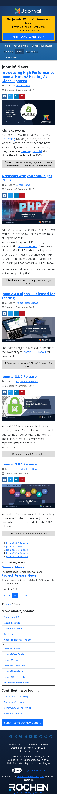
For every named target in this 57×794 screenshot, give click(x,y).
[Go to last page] (26, 595)
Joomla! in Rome (14, 546)
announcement (27, 246)
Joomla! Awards (12, 648)
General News (23, 85)
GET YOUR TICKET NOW (28, 36)
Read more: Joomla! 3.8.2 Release (29, 454)
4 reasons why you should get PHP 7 (27, 177)
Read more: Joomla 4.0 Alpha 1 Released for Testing (29, 365)
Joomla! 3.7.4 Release (17, 553)
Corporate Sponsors (14, 702)
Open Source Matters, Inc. (30, 776)
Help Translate (14, 763)
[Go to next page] (20, 595)
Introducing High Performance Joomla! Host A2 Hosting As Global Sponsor (28, 76)
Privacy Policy (42, 756)
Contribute (32, 51)
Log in (46, 763)
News (20, 51)
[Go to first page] (4, 595)
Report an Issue (33, 763)
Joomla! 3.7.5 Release (17, 549)
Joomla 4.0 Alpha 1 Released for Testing (28, 295)
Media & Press (11, 57)
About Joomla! (21, 45)
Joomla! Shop (11, 660)
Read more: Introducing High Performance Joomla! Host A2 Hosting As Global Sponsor (29, 164)
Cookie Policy (15, 759)
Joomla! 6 (8, 51)
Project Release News (27, 302)
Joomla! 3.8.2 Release (19, 376)
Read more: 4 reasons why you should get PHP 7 (29, 282)
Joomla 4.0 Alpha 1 (35, 352)
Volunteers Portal (13, 713)
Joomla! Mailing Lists (14, 665)
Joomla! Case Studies (15, 654)
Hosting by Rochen (29, 792)
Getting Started (12, 622)
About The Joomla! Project (17, 639)
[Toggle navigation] (5, 3)
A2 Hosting (8, 139)
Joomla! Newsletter (14, 671)
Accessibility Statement (20, 756)
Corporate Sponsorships (17, 696)
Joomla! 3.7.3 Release (17, 556)
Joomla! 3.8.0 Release (17, 543)
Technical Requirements (16, 682)
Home (6, 45)
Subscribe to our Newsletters (22, 723)
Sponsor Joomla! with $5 (36, 759)
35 (15, 595)
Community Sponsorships (17, 707)
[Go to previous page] (9, 595)
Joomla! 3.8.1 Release (19, 464)
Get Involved (10, 634)
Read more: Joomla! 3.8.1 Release (29, 533)
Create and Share (13, 628)
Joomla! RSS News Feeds (16, 676)
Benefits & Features (42, 45)
